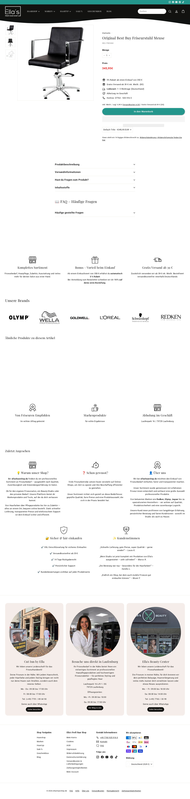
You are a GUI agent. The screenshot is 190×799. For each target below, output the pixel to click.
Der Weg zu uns (95, 708)
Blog (109, 11)
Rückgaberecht (113, 791)
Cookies (70, 741)
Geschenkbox (95, 11)
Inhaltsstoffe (62, 187)
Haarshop (32, 11)
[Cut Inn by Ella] (34, 632)
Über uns (85, 791)
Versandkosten (98, 791)
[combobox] (152, 11)
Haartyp (64, 11)
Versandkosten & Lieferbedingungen (75, 762)
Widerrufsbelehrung (75, 753)
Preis (105, 63)
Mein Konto (72, 737)
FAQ (71, 791)
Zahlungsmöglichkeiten (77, 768)
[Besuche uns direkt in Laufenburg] (95, 632)
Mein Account (73, 772)
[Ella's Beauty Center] (156, 632)
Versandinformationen (68, 172)
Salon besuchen (34, 709)
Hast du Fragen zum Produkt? (72, 179)
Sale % (79, 11)
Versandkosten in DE (131, 105)
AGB (68, 745)
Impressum (72, 749)
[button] (143, 119)
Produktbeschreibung (67, 164)
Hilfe (77, 791)
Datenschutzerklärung (76, 757)
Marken (49, 11)
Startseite (106, 33)
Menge (105, 50)
